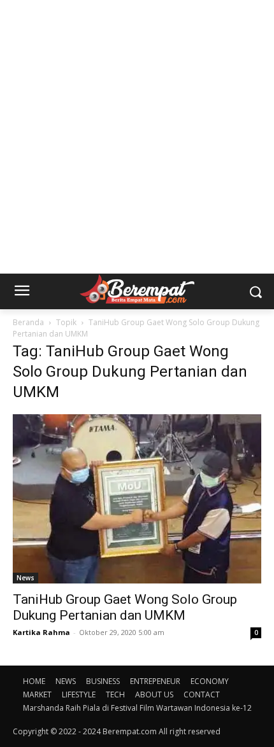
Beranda (28, 322)
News (25, 577)
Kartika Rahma (41, 632)
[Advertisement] (137, 137)
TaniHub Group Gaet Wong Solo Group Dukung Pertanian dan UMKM (125, 607)
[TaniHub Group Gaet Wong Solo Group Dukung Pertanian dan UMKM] (137, 498)
